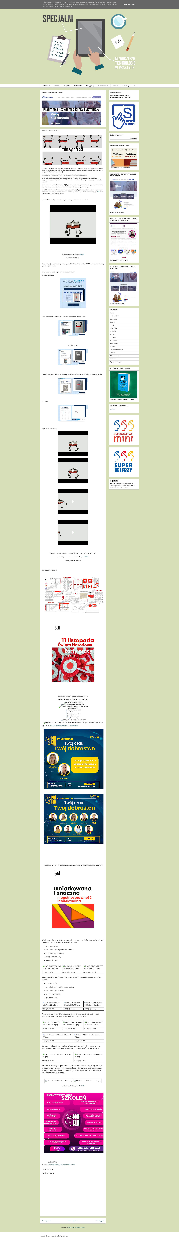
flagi (61, 1164)
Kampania (112, 334)
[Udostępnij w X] (53, 1162)
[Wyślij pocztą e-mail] (49, 1162)
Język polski (113, 331)
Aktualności (46, 86)
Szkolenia (112, 353)
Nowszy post (46, 1221)
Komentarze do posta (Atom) (76, 1227)
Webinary (126, 86)
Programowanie (114, 343)
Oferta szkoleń (103, 86)
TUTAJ (98, 191)
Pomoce (115, 86)
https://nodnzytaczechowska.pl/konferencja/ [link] (64, 725)
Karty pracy (90, 86)
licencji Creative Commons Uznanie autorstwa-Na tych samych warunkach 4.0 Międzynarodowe (122, 485)
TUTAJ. (86, 557)
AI (55, 1164)
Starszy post (100, 1221)
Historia (112, 325)
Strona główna (73, 1221)
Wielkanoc (113, 359)
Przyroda (112, 346)
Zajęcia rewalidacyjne (115, 362)
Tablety (57, 86)
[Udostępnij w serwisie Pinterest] (56, 1162)
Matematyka (113, 340)
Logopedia (113, 337)
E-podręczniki (113, 319)
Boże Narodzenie (114, 316)
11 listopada (50, 1164)
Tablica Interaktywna (115, 356)
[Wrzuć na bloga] (51, 1162)
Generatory (113, 322)
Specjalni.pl (112, 409)
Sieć (135, 86)
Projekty (67, 86)
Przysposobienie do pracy (117, 349)
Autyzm (112, 313)
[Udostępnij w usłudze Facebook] (54, 1162)
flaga (57, 1164)
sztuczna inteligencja (69, 1164)
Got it (134, 4)
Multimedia (78, 86)
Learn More (126, 4)
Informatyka (113, 328)
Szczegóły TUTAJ (48, 972)
